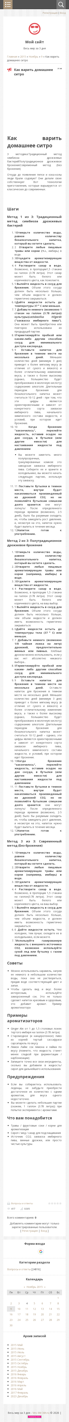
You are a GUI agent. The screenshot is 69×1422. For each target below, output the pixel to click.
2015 (23, 56)
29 (58, 1320)
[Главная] (34, 33)
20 (42, 1314)
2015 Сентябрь (20, 1359)
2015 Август (18, 1356)
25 (26, 1320)
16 (11, 1314)
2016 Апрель (18, 1385)
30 (11, 1325)
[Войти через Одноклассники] (47, 1251)
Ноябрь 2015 (34, 1287)
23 (11, 1320)
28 (50, 1320)
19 (34, 1314)
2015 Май (17, 1345)
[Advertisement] (38, 104)
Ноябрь (33, 56)
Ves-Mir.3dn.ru (41, 1412)
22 (58, 1314)
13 (42, 1309)
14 (50, 1309)
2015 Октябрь (19, 1363)
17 (18, 1314)
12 (34, 1309)
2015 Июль (17, 1352)
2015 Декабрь (19, 1370)
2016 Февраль (19, 1378)
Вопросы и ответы (22, 1203)
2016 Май (17, 1389)
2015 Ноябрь (19, 1367)
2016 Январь (18, 1374)
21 (50, 1314)
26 (34, 1320)
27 (42, 1320)
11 (26, 1309)
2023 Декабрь (19, 1396)
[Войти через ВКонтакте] (28, 1251)
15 (58, 1309)
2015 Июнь (17, 1348)
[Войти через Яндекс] (34, 1251)
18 (26, 1314)
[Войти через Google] (41, 1251)
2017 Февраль (19, 1392)
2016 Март (17, 1381)
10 (18, 1309)
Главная (12, 56)
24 (18, 1320)
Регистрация (50, 12)
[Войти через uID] (22, 1251)
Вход (63, 12)
